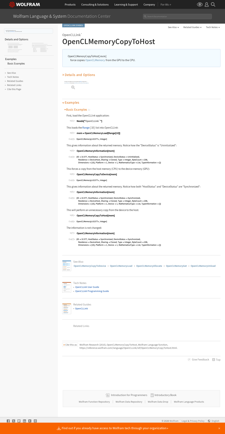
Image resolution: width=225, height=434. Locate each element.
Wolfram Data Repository (129, 401)
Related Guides (191, 27)
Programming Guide (92, 291)
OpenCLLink (81, 308)
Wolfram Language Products (189, 401)
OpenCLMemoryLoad (121, 265)
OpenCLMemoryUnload (203, 265)
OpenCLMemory (12, 31)
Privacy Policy (197, 420)
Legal (184, 420)
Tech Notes (212, 27)
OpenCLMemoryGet (176, 265)
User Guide (87, 287)
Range (85, 127)
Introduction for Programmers (129, 395)
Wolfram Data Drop (158, 401)
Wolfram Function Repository (94, 401)
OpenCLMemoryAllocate (149, 265)
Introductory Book (165, 395)
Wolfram (174, 420)
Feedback (200, 359)
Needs (81, 81)
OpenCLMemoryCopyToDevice (90, 265)
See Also (172, 27)
